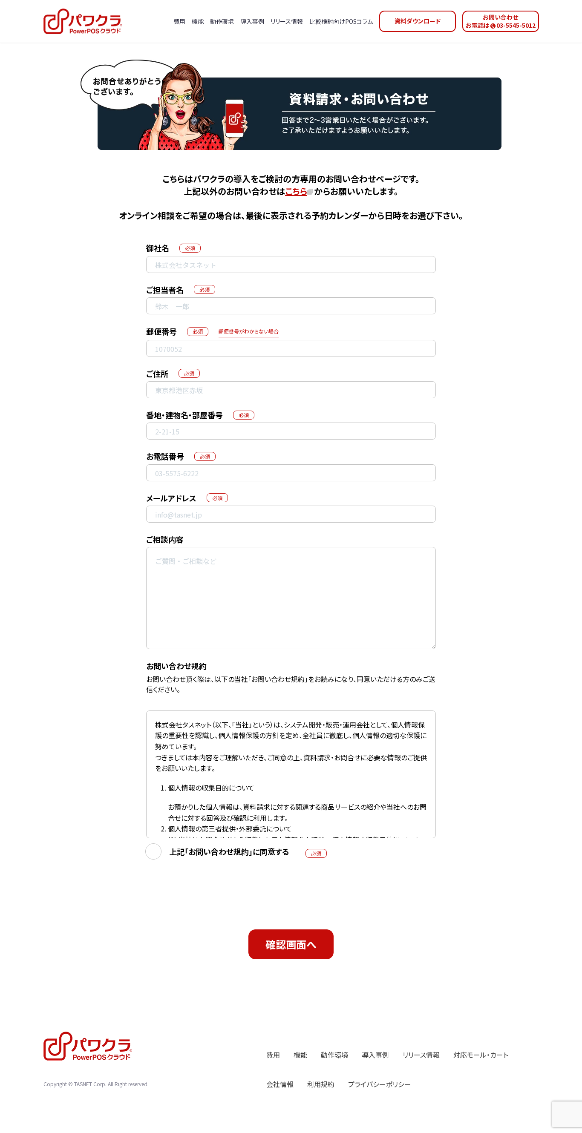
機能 (300, 1055)
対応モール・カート (480, 1055)
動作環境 (334, 1055)
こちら (296, 191)
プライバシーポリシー (379, 1084)
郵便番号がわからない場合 (249, 331)
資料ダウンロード (418, 21)
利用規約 (320, 1084)
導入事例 (375, 1055)
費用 (273, 1055)
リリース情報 (421, 1055)
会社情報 (280, 1084)
